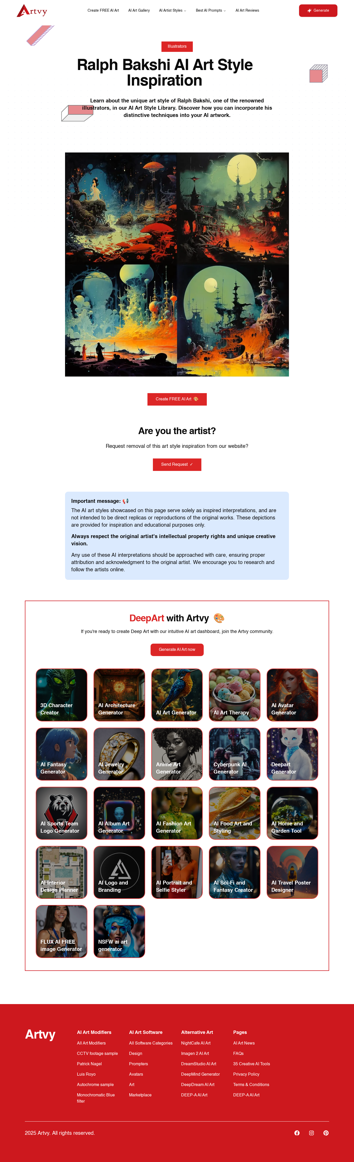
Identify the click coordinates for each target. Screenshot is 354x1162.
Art (131, 1085)
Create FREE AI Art (103, 10)
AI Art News (244, 1043)
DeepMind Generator (200, 1075)
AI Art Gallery (139, 10)
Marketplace (140, 1095)
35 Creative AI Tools (251, 1064)
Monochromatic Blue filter (96, 1098)
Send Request (177, 465)
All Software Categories (151, 1043)
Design (135, 1054)
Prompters (138, 1064)
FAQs (238, 1054)
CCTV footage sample (97, 1054)
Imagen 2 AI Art (195, 1054)
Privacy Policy (246, 1075)
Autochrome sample (95, 1085)
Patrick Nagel (89, 1064)
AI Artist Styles (170, 10)
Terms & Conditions (251, 1085)
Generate (321, 10)
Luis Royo (86, 1075)
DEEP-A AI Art (194, 1095)
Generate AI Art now (177, 650)
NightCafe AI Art (195, 1043)
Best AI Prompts (209, 10)
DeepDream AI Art (197, 1085)
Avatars (136, 1075)
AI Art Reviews (247, 10)
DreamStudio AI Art (198, 1064)
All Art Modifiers (91, 1043)
